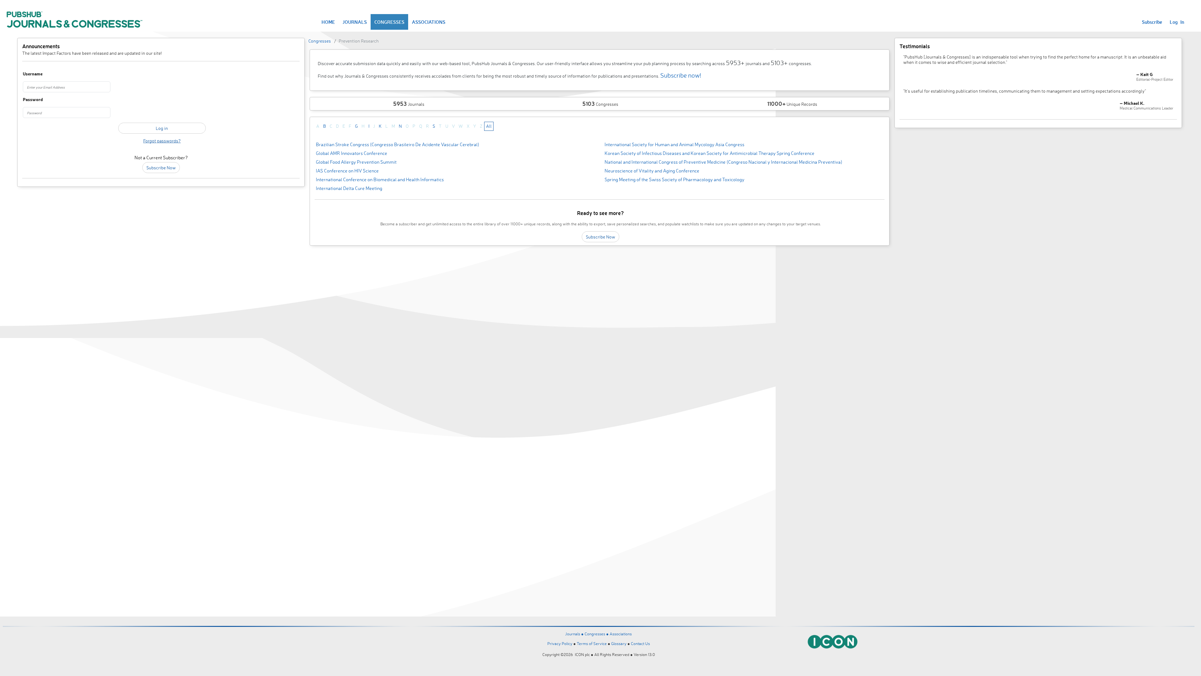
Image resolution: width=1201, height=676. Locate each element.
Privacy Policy (559, 643)
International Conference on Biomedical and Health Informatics (380, 179)
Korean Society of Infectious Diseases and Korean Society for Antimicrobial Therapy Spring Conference (709, 153)
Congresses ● (597, 633)
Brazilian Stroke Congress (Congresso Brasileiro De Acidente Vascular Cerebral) (397, 144)
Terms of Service (592, 643)
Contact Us (640, 643)
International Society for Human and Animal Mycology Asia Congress (674, 144)
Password (33, 99)
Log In (1177, 22)
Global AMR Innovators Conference (351, 153)
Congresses (319, 41)
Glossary (618, 643)
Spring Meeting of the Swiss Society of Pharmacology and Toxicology (674, 179)
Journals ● (575, 633)
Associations (621, 633)
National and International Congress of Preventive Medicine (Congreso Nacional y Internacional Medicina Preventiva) (723, 162)
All (489, 126)
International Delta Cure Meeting (349, 188)
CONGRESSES (389, 22)
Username (33, 74)
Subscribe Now (161, 167)
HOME (328, 22)
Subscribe (1152, 22)
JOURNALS (354, 22)
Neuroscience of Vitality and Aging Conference (652, 171)
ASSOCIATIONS (428, 22)
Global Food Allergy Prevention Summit (356, 162)
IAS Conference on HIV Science (347, 171)
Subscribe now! (680, 75)
